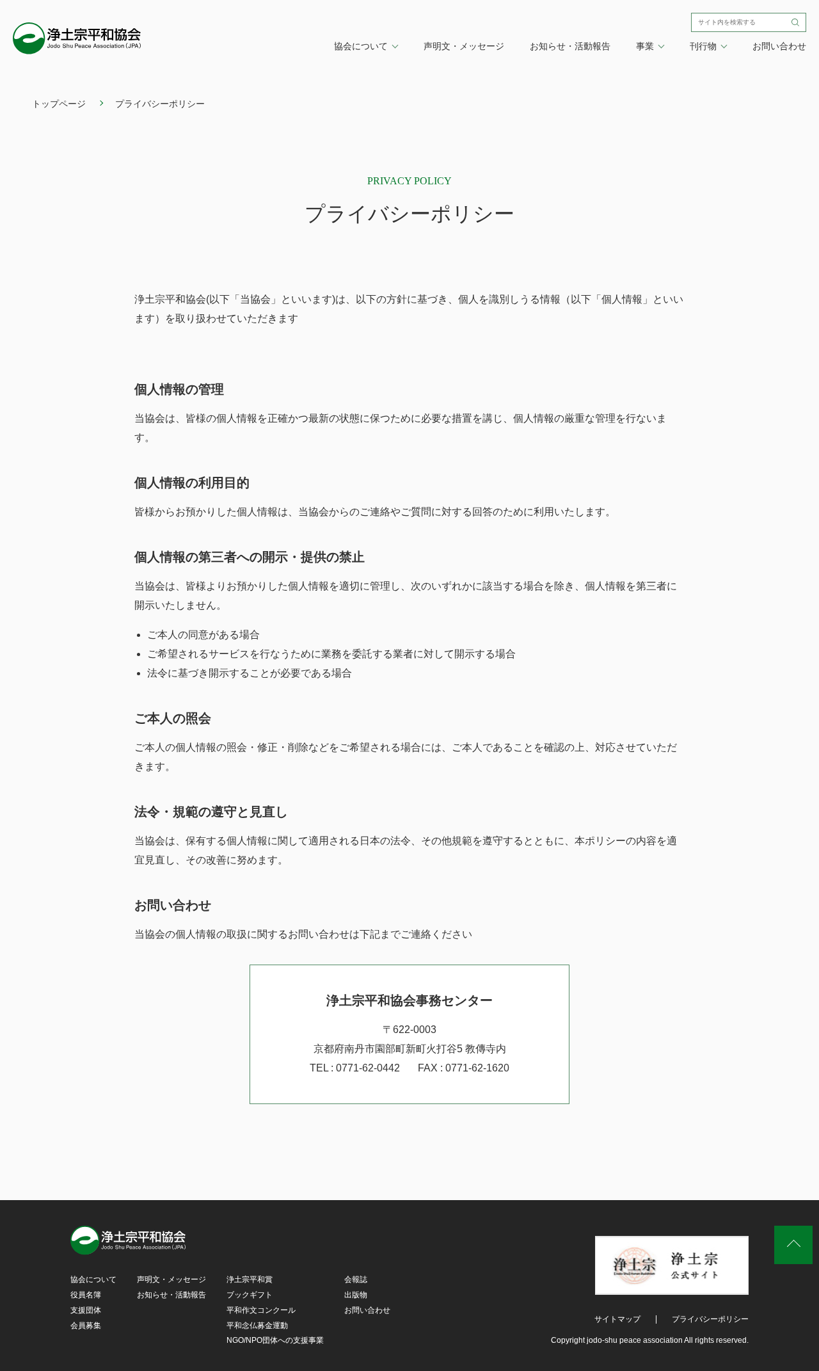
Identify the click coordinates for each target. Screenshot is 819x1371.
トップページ (59, 104)
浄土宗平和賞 (250, 1279)
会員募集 (85, 1325)
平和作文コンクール (261, 1310)
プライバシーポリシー (710, 1319)
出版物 (355, 1294)
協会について (93, 1279)
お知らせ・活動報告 (570, 46)
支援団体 (85, 1310)
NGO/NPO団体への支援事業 (275, 1340)
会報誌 (355, 1279)
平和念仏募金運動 (257, 1325)
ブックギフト (250, 1294)
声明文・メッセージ (464, 46)
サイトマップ (617, 1319)
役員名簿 (85, 1294)
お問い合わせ (779, 46)
